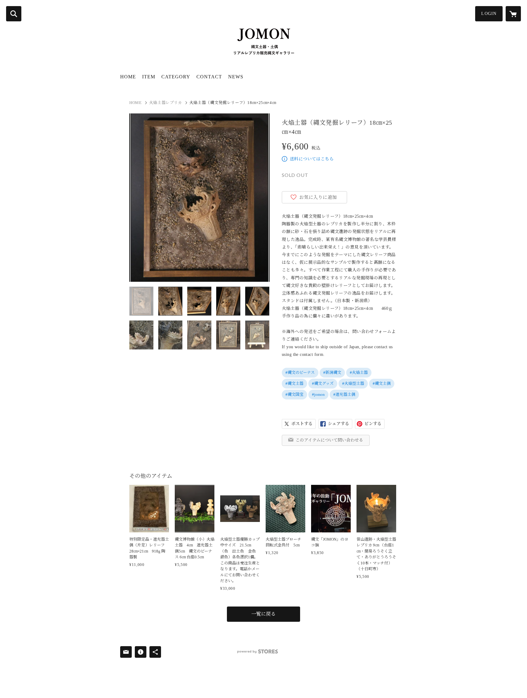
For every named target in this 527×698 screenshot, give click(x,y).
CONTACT (209, 76)
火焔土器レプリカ (165, 102)
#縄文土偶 (382, 383)
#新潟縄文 (332, 372)
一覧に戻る (263, 614)
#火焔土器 (359, 372)
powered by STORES (257, 651)
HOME (128, 76)
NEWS (235, 76)
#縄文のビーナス (300, 372)
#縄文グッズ (323, 383)
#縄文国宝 (294, 394)
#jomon (318, 394)
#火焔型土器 (353, 383)
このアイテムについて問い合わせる (329, 440)
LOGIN (489, 13)
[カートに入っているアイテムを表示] (513, 13)
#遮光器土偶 (344, 394)
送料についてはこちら (312, 159)
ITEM (148, 76)
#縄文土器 (294, 383)
